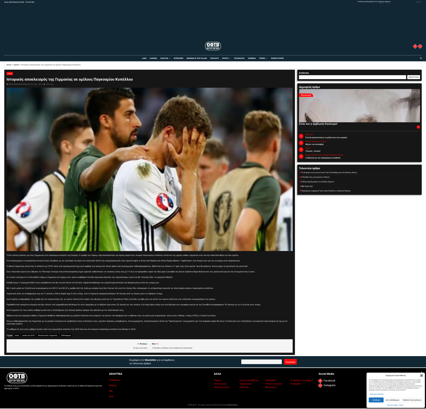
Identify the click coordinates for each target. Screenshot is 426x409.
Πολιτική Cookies (392, 405)
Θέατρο (309, 141)
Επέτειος (318, 155)
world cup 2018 (28, 335)
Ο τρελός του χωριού (302, 380)
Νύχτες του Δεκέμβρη (315, 144)
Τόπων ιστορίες (273, 383)
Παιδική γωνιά (221, 387)
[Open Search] (421, 58)
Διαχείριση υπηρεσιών (377, 394)
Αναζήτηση (304, 73)
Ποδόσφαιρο (66, 335)
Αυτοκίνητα (220, 383)
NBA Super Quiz (307, 186)
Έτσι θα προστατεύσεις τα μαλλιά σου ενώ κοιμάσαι (326, 137)
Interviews (178, 58)
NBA (111, 391)
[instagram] (420, 46)
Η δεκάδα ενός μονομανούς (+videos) (315, 177)
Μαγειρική (270, 387)
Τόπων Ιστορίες (277, 58)
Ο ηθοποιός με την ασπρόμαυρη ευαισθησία (323, 158)
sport (17, 335)
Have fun (244, 387)
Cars (144, 58)
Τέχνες (262, 58)
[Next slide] (420, 2)
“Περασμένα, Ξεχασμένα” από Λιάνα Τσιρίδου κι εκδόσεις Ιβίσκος (326, 191)
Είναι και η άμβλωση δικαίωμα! (318, 123)
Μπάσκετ (113, 385)
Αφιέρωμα (310, 155)
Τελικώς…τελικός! (313, 151)
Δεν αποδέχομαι (392, 400)
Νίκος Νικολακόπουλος (18, 84)
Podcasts (214, 58)
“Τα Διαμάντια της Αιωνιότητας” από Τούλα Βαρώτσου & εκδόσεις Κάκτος (362, 2)
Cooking (153, 58)
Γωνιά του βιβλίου (249, 380)
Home (8, 65)
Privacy (401, 405)
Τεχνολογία (246, 383)
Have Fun (164, 58)
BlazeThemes (232, 405)
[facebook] (415, 46)
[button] (421, 375)
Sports (225, 58)
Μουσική (316, 141)
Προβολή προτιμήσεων (412, 400)
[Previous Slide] (416, 2)
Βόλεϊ (111, 396)
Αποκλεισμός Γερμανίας (47, 335)
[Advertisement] (213, 24)
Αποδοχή (376, 400)
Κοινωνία (252, 58)
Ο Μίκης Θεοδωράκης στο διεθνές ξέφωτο (317, 182)
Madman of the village (197, 58)
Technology (239, 58)
